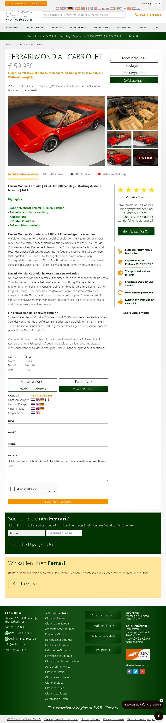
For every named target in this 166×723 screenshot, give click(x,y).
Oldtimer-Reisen (54, 688)
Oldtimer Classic (54, 672)
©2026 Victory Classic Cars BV (24, 719)
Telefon (12, 443)
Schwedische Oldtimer (58, 656)
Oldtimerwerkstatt (56, 693)
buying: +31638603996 (22, 638)
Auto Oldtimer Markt (57, 666)
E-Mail (11, 432)
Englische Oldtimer (56, 634)
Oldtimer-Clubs (54, 682)
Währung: (146, 3)
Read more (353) (135, 231)
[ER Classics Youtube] (142, 672)
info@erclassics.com (16, 644)
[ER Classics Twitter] (135, 672)
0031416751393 (150, 15)
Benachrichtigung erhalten (33, 544)
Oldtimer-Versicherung (58, 677)
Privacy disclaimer (113, 719)
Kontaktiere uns (24, 583)
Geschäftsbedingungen (141, 719)
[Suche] (123, 14)
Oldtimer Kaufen (55, 618)
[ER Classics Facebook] (129, 672)
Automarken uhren (56, 699)
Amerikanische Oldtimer (59, 629)
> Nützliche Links (56, 613)
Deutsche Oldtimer (56, 645)
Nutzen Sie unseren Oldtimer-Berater (25, 3)
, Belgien (136, 208)
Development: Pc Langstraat (61, 719)
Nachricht (13, 455)
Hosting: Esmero (90, 719)
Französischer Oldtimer (58, 639)
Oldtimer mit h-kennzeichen (62, 661)
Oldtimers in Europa (57, 623)
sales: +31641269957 (21, 633)
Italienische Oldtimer (57, 650)
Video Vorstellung (114, 174)
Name (11, 420)
